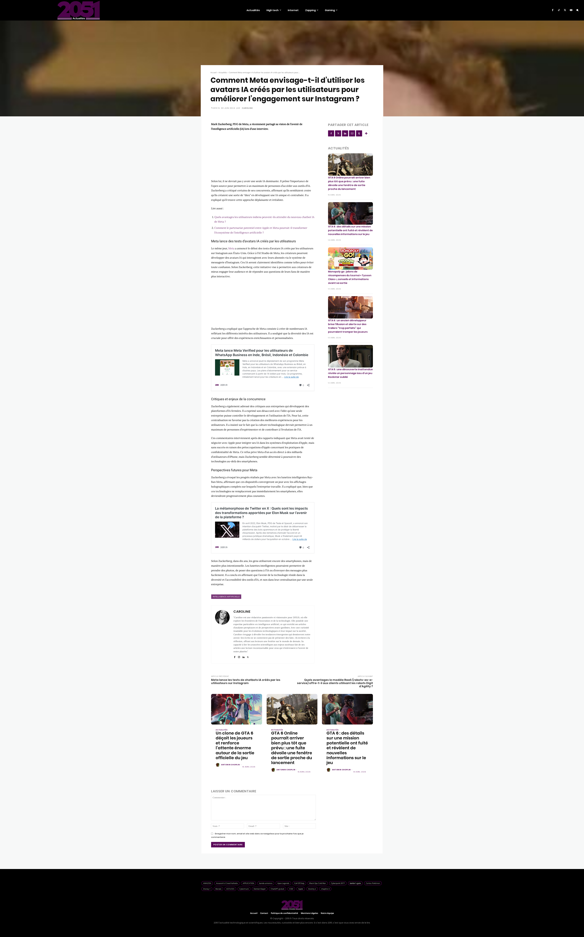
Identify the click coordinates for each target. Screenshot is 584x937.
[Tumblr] (359, 133)
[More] (366, 133)
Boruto (218, 889)
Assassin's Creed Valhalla (227, 883)
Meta (231, 248)
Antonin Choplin (230, 764)
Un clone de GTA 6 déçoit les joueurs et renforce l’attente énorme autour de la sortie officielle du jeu (235, 745)
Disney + (206, 889)
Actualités (223, 72)
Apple (300, 889)
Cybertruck (244, 889)
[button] (577, 10)
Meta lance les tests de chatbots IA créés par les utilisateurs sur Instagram (245, 681)
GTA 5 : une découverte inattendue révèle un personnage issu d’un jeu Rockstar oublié (350, 373)
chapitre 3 (325, 889)
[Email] (352, 133)
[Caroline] (222, 634)
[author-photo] (218, 765)
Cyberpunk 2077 (338, 883)
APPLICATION (248, 883)
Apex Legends (283, 883)
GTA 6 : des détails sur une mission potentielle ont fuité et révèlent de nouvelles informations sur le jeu (350, 230)
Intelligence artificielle (226, 596)
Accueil (213, 72)
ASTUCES (230, 889)
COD (291, 889)
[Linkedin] (243, 656)
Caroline (247, 108)
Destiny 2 (312, 889)
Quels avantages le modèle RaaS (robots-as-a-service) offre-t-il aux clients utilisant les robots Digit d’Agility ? (335, 683)
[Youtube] (571, 10)
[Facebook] (552, 10)
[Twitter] (565, 10)
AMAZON (207, 883)
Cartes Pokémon (373, 883)
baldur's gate (355, 883)
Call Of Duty (299, 883)
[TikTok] (558, 10)
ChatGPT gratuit (277, 889)
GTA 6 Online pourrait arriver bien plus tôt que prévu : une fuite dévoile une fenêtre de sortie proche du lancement (349, 183)
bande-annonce (265, 883)
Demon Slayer (260, 889)
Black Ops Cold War (317, 883)
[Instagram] (239, 656)
